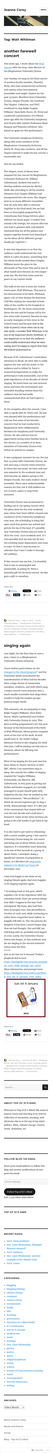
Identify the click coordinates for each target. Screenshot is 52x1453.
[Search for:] (23, 1087)
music (38, 620)
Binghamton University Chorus (17, 626)
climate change (15, 1292)
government (13, 1318)
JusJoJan (43, 1066)
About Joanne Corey (15, 1420)
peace (40, 629)
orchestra (33, 629)
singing (28, 1068)
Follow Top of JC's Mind (19, 1191)
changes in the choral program (20, 672)
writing (10, 1385)
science (10, 1367)
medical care (13, 1333)
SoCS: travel (13, 1263)
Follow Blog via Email (20, 1159)
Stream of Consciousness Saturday (25, 1370)
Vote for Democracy (17, 1381)
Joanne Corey (15, 10)
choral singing (38, 626)
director (24, 629)
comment (12, 1296)
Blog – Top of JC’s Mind (16, 1439)
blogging (43, 1060)
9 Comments (31, 1071)
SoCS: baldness (15, 1252)
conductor (15, 629)
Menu (44, 10)
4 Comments (25, 634)
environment (14, 1303)
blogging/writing (16, 1289)
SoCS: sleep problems (18, 1241)
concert (7, 629)
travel (10, 1374)
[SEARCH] (45, 1087)
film (9, 1311)
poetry (15, 623)
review (10, 1363)
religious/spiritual (16, 1359)
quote (10, 1355)
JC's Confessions (15, 1326)
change (22, 1066)
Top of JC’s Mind (15, 1212)
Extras (7, 1433)
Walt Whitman (10, 634)
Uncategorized (14, 1378)
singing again (17, 645)
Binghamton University (30, 623)
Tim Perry (40, 632)
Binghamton (12, 1066)
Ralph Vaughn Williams (14, 632)
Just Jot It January (18, 1063)
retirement (30, 632)
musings (8, 623)
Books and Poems (13, 1426)
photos (10, 1348)
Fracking (11, 1315)
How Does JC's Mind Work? (21, 1322)
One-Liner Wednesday (19, 1344)
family (6, 1063)
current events (14, 1300)
